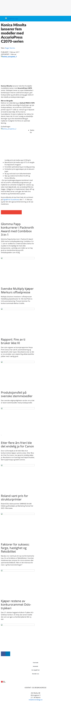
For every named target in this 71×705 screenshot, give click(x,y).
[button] (64, 18)
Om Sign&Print (35, 670)
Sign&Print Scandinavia (11, 200)
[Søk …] (68, 18)
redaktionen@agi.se (35, 700)
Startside (35, 662)
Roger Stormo (10, 48)
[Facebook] (3, 653)
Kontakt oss (35, 673)
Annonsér (35, 666)
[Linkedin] (8, 653)
